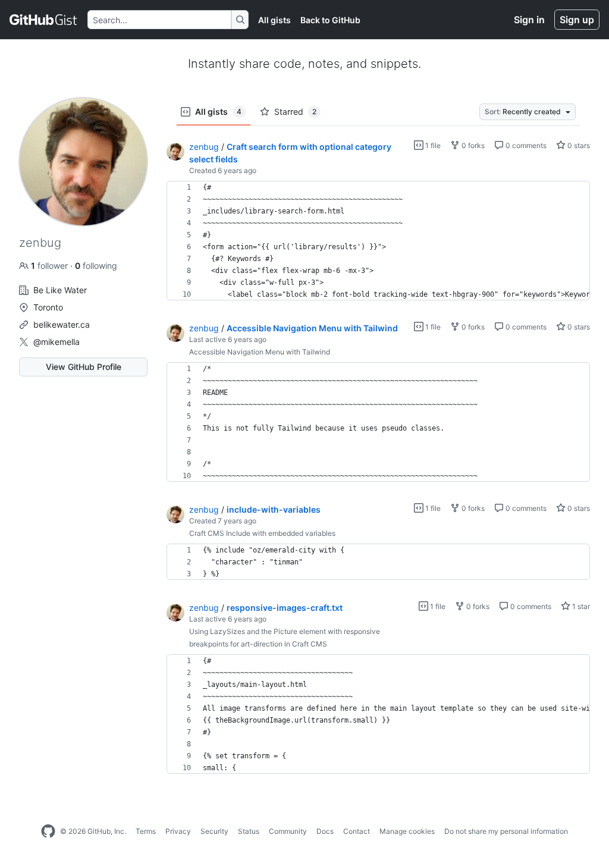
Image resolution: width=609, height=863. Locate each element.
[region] (378, 240)
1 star (580, 606)
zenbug (204, 147)
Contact (356, 831)
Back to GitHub (330, 20)
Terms (146, 831)
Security (214, 831)
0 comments (525, 145)
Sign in (529, 20)
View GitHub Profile (83, 367)
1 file (432, 145)
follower (50, 266)
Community (288, 831)
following (96, 266)
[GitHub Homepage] (48, 831)
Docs (325, 831)
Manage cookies (407, 831)
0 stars (578, 145)
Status (248, 831)
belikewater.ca (61, 324)
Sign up (577, 20)
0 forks (472, 145)
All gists (274, 20)
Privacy (178, 831)
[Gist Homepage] (44, 19)
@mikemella (56, 342)
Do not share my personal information (506, 831)
